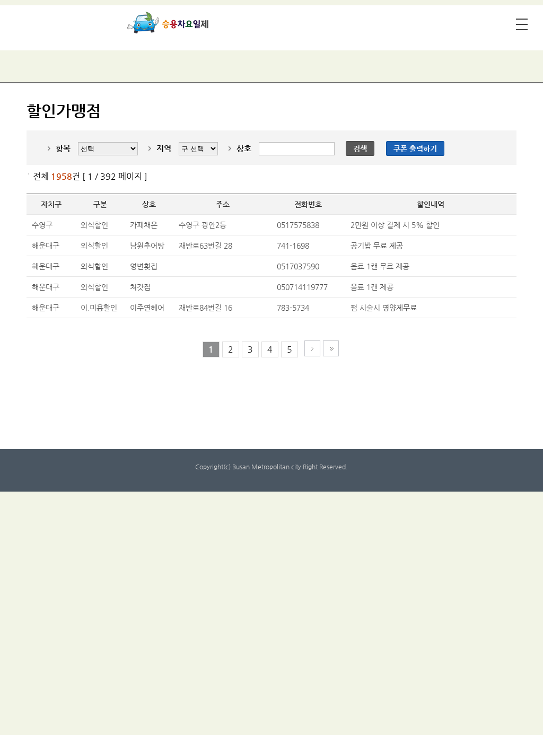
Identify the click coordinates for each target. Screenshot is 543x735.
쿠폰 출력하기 (415, 148)
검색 (360, 148)
